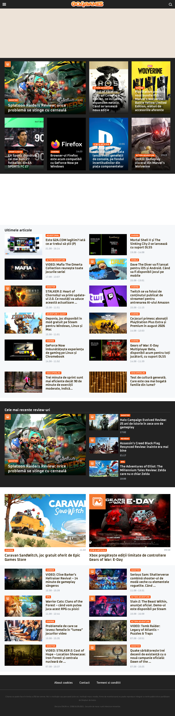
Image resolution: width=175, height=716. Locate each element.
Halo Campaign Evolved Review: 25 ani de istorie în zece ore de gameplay (143, 424)
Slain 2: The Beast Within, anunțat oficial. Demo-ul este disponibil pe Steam (148, 605)
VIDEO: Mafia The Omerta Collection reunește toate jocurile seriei (64, 268)
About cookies (63, 682)
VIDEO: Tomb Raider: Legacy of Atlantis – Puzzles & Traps (145, 630)
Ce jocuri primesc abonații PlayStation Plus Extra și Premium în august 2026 (149, 322)
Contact (84, 682)
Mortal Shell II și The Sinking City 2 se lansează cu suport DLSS (148, 244)
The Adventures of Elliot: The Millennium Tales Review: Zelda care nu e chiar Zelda (143, 470)
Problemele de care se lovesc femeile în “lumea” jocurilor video (64, 630)
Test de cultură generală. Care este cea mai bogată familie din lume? (148, 381)
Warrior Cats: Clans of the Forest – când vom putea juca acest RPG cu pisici (64, 605)
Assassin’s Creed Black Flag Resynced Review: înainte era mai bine (144, 447)
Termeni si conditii (109, 682)
